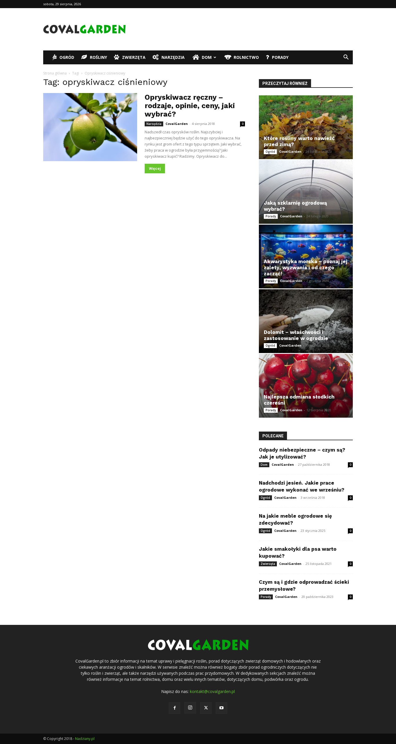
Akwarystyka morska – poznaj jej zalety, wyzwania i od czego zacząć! (305, 268)
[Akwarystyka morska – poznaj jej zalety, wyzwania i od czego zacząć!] (306, 256)
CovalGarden (177, 123)
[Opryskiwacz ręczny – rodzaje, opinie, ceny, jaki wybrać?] (90, 127)
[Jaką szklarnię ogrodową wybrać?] (306, 192)
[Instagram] (190, 708)
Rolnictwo (246, 57)
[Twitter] (206, 708)
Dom (207, 57)
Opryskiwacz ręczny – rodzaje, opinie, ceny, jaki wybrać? (190, 105)
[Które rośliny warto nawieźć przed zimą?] (306, 127)
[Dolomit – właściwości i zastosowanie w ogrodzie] (306, 321)
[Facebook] (174, 708)
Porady (280, 57)
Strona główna (55, 73)
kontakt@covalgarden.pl (212, 691)
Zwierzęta (134, 57)
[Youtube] (221, 708)
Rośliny (98, 57)
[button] (346, 58)
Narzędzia (173, 57)
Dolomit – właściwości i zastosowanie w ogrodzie (296, 335)
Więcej (155, 168)
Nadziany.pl (85, 738)
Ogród (66, 57)
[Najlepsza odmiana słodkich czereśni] (306, 386)
